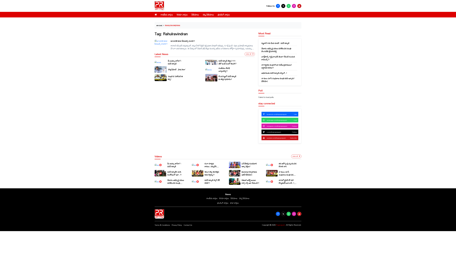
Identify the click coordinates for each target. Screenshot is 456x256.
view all (248, 53)
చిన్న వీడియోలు (208, 14)
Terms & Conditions (162, 225)
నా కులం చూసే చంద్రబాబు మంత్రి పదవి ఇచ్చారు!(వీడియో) (277, 80)
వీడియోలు (195, 14)
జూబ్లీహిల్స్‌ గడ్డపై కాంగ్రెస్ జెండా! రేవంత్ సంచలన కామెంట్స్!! (278, 58)
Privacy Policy (177, 225)
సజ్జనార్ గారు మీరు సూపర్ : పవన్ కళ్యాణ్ (275, 43)
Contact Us (188, 225)
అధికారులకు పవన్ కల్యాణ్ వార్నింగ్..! (274, 73)
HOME (160, 25)
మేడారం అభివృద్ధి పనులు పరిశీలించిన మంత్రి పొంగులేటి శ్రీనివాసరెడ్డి (276, 50)
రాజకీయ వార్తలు (167, 14)
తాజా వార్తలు (234, 202)
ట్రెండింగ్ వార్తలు (224, 14)
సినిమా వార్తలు (182, 14)
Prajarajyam (280, 225)
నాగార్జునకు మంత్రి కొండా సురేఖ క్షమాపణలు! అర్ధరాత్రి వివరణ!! (276, 66)
